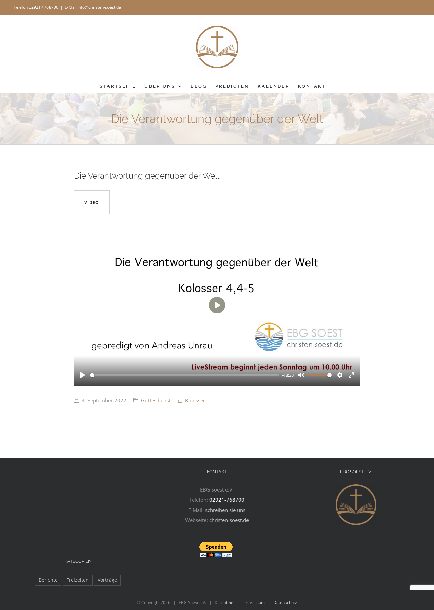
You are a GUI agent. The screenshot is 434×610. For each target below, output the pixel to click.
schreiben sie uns (225, 509)
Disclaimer (225, 602)
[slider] (184, 375)
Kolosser (195, 400)
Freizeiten (77, 580)
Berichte (48, 580)
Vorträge (107, 580)
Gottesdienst (156, 400)
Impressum (254, 602)
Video (91, 202)
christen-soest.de (229, 520)
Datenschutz (285, 602)
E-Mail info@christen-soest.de (93, 7)
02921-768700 (226, 499)
